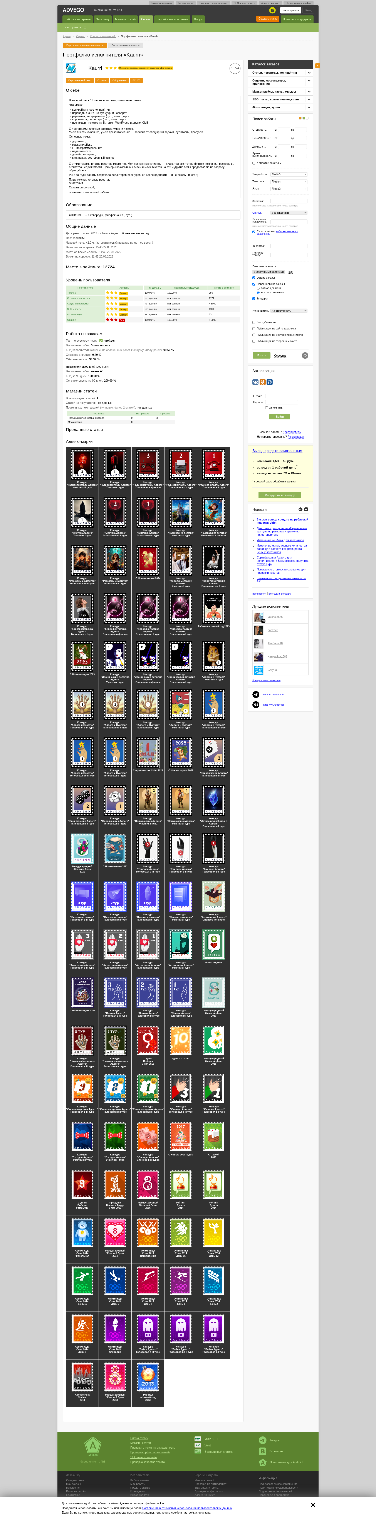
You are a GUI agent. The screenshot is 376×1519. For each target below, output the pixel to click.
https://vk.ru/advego (273, 704)
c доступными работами (269, 271)
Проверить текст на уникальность (152, 1447)
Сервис (146, 19)
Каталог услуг (185, 3)
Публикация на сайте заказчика (276, 328)
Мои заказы (73, 1484)
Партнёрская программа (172, 19)
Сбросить (280, 355)
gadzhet (273, 630)
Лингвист (205, 1495)
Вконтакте (276, 1451)
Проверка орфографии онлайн (150, 1452)
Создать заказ (267, 18)
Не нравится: (260, 311)
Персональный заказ (79, 80)
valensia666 (275, 616)
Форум (198, 19)
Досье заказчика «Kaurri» (125, 45)
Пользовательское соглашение (278, 1484)
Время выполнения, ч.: (262, 154)
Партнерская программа (274, 1495)
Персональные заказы (271, 284)
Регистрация (291, 10)
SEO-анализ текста (206, 1487)
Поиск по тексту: (258, 254)
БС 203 (136, 80)
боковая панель (317, 65)
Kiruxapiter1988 (277, 656)
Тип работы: (259, 174)
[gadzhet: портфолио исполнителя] (260, 630)
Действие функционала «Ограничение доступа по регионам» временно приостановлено (282, 531)
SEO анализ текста (244, 3)
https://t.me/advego (273, 694)
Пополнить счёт (76, 1491)
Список (256, 212)
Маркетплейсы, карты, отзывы (274, 91)
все (291, 271)
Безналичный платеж (219, 1451)
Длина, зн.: (259, 147)
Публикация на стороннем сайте (277, 341)
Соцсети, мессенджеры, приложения (269, 82)
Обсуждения (119, 80)
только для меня (271, 288)
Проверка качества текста (147, 1462)
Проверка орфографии (298, 3)
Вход (308, 10)
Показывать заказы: (264, 266)
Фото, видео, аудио (266, 107)
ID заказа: (258, 246)
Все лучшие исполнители (266, 680)
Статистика (73, 1495)
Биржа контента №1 (108, 10)
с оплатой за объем (269, 163)
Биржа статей (139, 1438)
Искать (261, 355)
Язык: (255, 189)
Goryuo (272, 669)
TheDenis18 (275, 643)
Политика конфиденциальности (278, 1487)
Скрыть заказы (277, 232)
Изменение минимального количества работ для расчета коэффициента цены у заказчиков (282, 549)
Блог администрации (280, 593)
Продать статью (140, 1487)
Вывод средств (139, 1495)
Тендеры (262, 298)
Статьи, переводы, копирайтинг (274, 72)
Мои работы (138, 1484)
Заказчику (102, 19)
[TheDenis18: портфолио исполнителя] (260, 643)
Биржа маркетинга (161, 3)
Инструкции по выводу (280, 495)
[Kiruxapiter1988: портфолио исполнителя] (260, 656)
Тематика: (258, 181)
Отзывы (101, 80)
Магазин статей (125, 19)
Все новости (259, 593)
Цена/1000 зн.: (261, 138)
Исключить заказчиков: (259, 220)
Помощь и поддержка (297, 19)
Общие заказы (266, 278)
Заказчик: (258, 201)
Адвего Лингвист (270, 3)
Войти (280, 416)
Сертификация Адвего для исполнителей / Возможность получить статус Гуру (283, 561)
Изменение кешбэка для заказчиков (280, 540)
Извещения (73, 1487)
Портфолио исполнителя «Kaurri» (84, 45)
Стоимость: (259, 130)
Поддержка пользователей (275, 1491)
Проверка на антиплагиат (214, 3)
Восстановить (292, 432)
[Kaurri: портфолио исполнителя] (71, 67)
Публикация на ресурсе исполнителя (280, 335)
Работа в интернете (78, 19)
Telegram (275, 1440)
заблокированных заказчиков (277, 232)
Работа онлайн (139, 1480)
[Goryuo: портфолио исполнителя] (260, 669)
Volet (208, 1445)
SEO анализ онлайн (143, 1457)
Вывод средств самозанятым (277, 451)
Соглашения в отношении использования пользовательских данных (187, 1508)
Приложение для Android (286, 1462)
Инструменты (73, 27)
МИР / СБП (212, 1439)
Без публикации (266, 322)
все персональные (272, 292)
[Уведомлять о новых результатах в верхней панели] (305, 355)
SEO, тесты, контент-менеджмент (275, 99)
